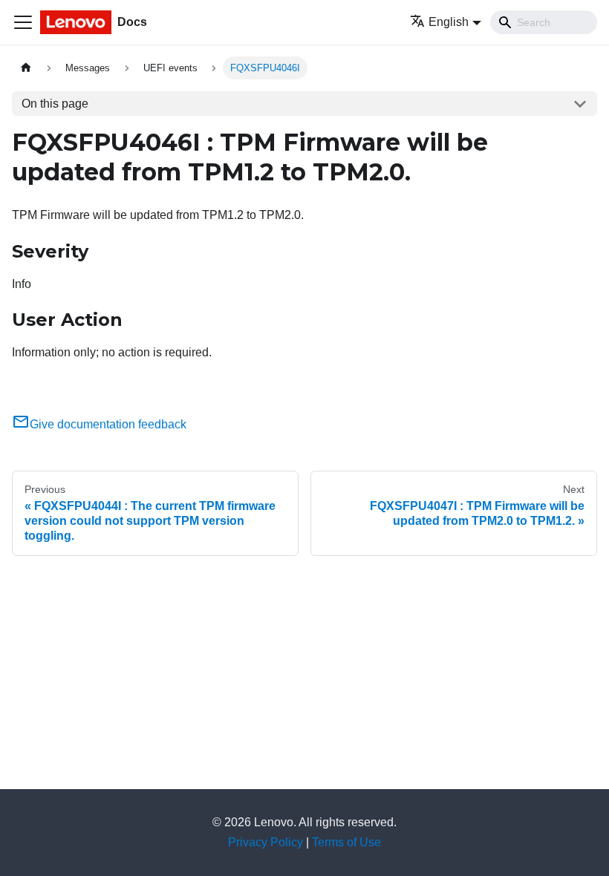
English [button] (449, 22)
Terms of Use (346, 842)
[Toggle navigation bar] (23, 22)
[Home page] (26, 67)
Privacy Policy (265, 842)
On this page (55, 103)
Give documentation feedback (108, 424)
